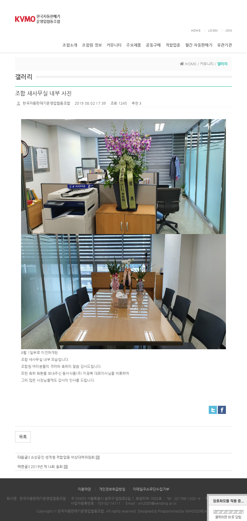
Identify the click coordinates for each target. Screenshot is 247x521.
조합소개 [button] (69, 45)
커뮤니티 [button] (114, 45)
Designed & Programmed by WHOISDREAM (174, 511)
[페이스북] (222, 409)
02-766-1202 (185, 498)
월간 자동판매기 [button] (198, 45)
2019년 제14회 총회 (47, 466)
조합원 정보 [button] (92, 45)
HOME (196, 30)
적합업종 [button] (173, 45)
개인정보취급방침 (112, 489)
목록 (23, 436)
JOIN (228, 30)
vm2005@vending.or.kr (157, 503)
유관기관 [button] (224, 45)
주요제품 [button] (133, 45)
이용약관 (84, 489)
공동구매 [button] (153, 45)
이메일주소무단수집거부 (151, 489)
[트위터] (213, 409)
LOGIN (212, 30)
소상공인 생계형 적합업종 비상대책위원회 (63, 457)
